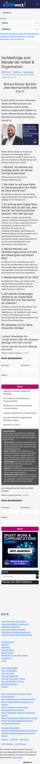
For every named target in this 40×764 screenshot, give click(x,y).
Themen (3, 18)
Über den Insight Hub (9, 676)
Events (5, 23)
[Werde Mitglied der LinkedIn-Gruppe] (7, 614)
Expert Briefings (7, 650)
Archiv (3, 661)
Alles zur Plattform (17, 39)
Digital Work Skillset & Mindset (13, 629)
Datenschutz (6, 733)
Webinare (5, 644)
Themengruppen (7, 642)
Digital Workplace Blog (27, 33)
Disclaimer (33, 730)
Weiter (20, 386)
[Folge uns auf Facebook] (5, 614)
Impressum (31, 733)
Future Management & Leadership (15, 624)
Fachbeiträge (28, 72)
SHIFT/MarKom (7, 744)
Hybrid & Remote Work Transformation (16, 635)
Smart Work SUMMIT (9, 668)
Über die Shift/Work (9, 670)
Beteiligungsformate (9, 684)
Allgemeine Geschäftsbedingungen (15, 730)
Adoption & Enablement (10, 627)
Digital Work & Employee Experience (15, 632)
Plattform (6, 29)
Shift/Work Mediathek (9, 33)
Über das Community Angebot (13, 678)
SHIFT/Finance (20, 744)
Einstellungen (6, 762)
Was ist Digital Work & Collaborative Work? (18, 699)
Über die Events (7, 673)
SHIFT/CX (5, 739)
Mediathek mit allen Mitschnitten (14, 655)
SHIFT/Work (6, 72)
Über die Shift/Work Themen (12, 681)
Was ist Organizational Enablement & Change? (19, 718)
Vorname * (5, 365)
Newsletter (5, 647)
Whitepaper (5, 39)
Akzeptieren (27, 762)
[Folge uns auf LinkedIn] (2, 614)
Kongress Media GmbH (10, 728)
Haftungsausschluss (19, 733)
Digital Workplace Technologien (13, 621)
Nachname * (26, 365)
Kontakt (4, 687)
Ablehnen (17, 762)
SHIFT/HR (14, 739)
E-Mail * (4, 375)
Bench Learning (7, 653)
